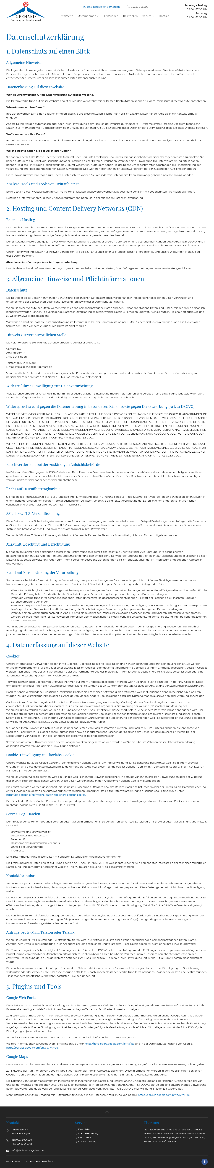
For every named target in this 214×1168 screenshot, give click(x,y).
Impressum (13, 1162)
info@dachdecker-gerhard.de (101, 7)
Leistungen (111, 16)
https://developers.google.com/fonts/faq (109, 1044)
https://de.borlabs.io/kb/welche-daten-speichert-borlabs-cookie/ (46, 795)
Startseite (67, 16)
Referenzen (130, 16)
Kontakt (164, 16)
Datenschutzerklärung (40, 1162)
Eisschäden (84, 1129)
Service (146, 16)
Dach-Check (84, 1138)
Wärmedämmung (88, 1133)
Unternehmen (87, 16)
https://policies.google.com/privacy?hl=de (32, 1048)
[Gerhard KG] (24, 11)
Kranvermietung (87, 1142)
